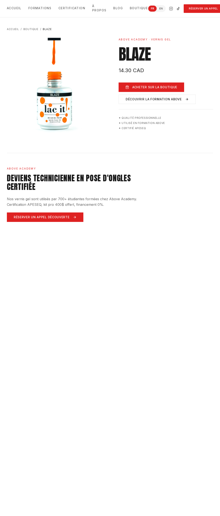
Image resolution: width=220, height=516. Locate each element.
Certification (71, 8)
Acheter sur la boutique (154, 87)
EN (161, 8)
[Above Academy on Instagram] (171, 9)
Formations (40, 8)
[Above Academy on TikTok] (178, 9)
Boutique (139, 8)
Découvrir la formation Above (154, 99)
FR (152, 8)
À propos (99, 8)
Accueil (14, 8)
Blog (118, 8)
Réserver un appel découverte (42, 217)
